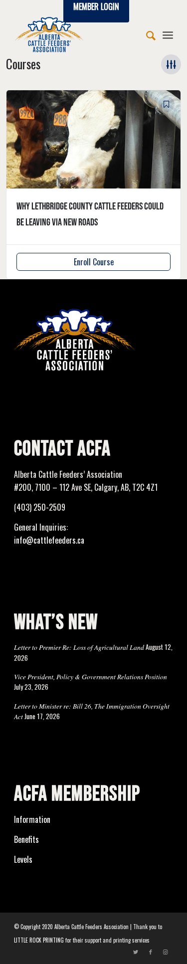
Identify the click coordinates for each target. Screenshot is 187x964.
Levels (23, 859)
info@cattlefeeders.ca (49, 540)
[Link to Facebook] (150, 951)
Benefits (26, 839)
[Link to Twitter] (135, 951)
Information (32, 819)
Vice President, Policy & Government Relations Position (90, 676)
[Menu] (168, 34)
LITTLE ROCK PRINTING (39, 940)
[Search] (146, 34)
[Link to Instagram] (165, 951)
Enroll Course (94, 262)
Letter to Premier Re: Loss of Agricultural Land (79, 647)
